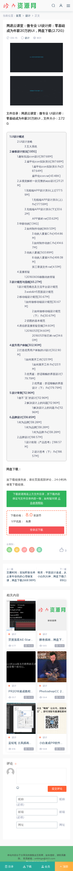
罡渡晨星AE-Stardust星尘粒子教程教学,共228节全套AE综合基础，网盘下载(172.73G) (21, 640)
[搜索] (53, 5)
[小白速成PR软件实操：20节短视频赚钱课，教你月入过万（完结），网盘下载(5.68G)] (51, 718)
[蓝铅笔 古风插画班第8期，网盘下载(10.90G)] (21, 718)
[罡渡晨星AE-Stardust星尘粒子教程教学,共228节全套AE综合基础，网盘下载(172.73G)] (21, 615)
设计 (27, 38)
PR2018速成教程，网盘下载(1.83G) (20, 691)
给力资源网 (19, 5)
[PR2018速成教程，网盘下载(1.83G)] (21, 666)
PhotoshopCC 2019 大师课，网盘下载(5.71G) (51, 691)
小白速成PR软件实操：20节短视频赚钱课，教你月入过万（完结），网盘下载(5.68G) (52, 743)
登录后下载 (36, 530)
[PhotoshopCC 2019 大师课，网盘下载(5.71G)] (51, 666)
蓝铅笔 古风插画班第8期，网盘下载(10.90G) (20, 743)
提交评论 (57, 789)
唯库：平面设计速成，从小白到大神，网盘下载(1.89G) (52, 576)
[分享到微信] (9, 550)
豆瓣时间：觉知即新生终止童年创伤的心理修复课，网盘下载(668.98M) (21, 576)
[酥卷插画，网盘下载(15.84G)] (51, 615)
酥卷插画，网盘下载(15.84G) (52, 640)
